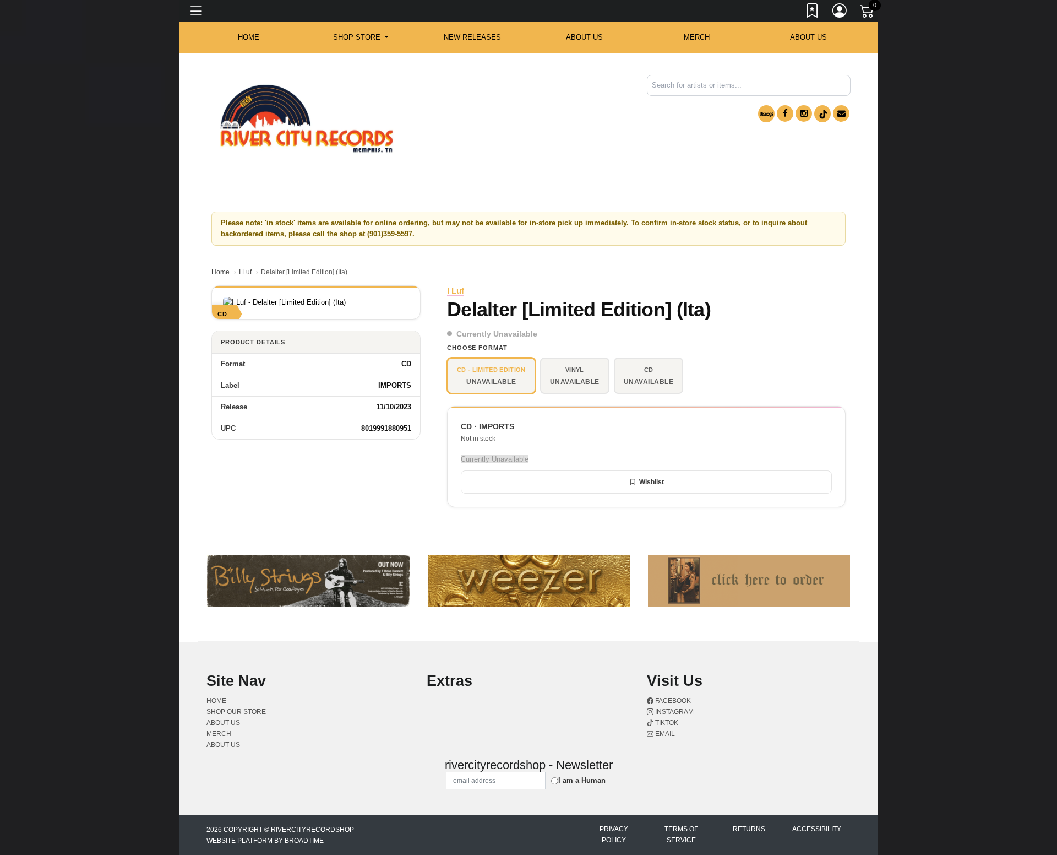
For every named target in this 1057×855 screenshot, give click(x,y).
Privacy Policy (614, 834)
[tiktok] (822, 113)
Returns (749, 829)
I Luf (245, 272)
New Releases (472, 37)
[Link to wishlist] (812, 12)
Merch (697, 37)
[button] (360, 37)
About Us (808, 37)
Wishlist (651, 482)
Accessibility (816, 829)
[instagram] (803, 113)
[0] (867, 13)
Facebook (672, 701)
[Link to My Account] (840, 12)
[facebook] (785, 113)
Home (220, 272)
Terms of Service (681, 834)
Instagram (673, 712)
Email (664, 734)
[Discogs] (766, 113)
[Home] (306, 119)
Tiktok (665, 723)
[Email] (841, 113)
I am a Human (582, 780)
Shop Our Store (236, 712)
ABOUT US (584, 37)
